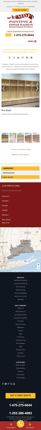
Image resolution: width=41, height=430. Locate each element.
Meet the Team (20, 324)
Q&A (20, 346)
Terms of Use (20, 356)
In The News (20, 337)
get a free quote (20, 396)
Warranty (20, 299)
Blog (20, 334)
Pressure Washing (20, 293)
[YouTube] (5, 384)
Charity (20, 331)
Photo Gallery (8, 177)
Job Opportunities (20, 315)
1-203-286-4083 (20, 413)
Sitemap (20, 353)
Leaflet (14, 271)
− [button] (38, 268)
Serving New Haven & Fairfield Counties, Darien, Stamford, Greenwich (20, 2)
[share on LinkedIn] (18, 57)
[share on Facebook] (9, 57)
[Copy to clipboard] (31, 57)
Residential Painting (20, 280)
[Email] (27, 57)
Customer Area (20, 340)
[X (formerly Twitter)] (11, 384)
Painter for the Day (20, 296)
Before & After (20, 365)
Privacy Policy (20, 350)
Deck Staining (20, 287)
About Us (21, 308)
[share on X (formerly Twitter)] (14, 57)
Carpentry (8, 168)
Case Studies (20, 378)
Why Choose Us (20, 311)
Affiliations (20, 327)
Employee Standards (20, 318)
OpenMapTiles (21, 271)
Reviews (20, 371)
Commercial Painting (20, 283)
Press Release (20, 343)
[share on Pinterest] (22, 57)
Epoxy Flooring (20, 290)
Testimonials (20, 374)
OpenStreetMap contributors (34, 271)
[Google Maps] (14, 384)
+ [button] (38, 264)
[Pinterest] (8, 384)
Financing (21, 321)
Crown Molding (8, 173)
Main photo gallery (21, 154)
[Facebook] (3, 384)
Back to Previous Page (21, 149)
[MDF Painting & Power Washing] (20, 424)
